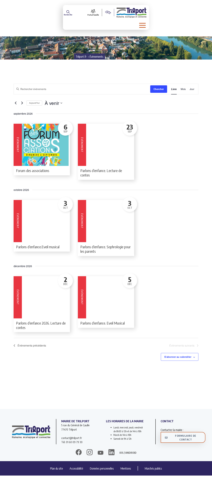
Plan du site (56, 468)
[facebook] (79, 452)
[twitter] (101, 453)
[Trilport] (131, 12)
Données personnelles (102, 468)
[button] (68, 12)
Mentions (125, 468)
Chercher (159, 89)
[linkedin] (111, 452)
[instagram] (90, 452)
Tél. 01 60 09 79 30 (71, 442)
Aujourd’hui (34, 102)
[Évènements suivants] (22, 103)
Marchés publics (153, 468)
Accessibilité (76, 468)
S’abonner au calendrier (177, 356)
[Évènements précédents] (16, 103)
